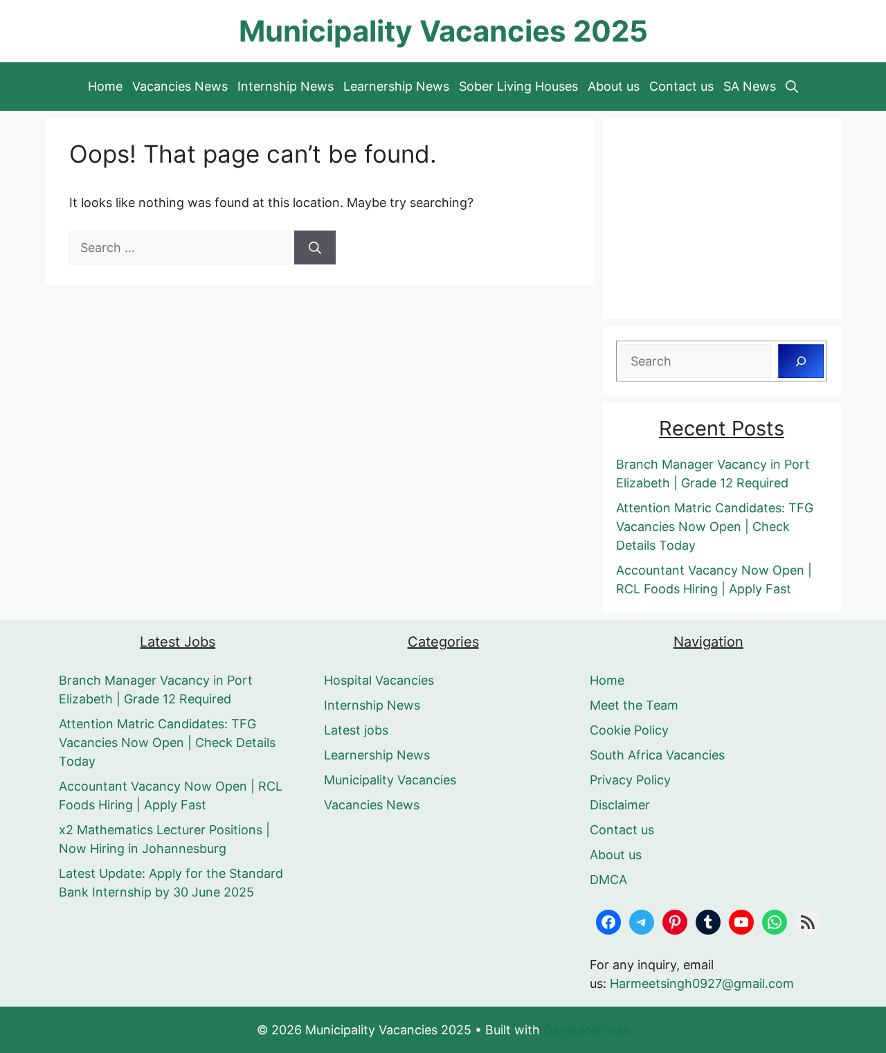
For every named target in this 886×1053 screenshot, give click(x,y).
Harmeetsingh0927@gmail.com (702, 983)
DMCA (608, 879)
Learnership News (396, 86)
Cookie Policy (629, 730)
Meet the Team (634, 705)
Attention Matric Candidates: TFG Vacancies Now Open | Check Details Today (714, 526)
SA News (749, 86)
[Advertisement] (721, 218)
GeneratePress (586, 1030)
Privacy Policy (630, 780)
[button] (792, 86)
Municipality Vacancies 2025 (443, 30)
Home (105, 86)
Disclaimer (620, 805)
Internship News (285, 86)
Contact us (681, 86)
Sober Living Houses (518, 86)
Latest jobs (356, 730)
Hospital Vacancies (379, 680)
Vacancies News (180, 86)
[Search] (315, 247)
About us (614, 86)
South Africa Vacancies (657, 755)
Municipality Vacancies (390, 780)
